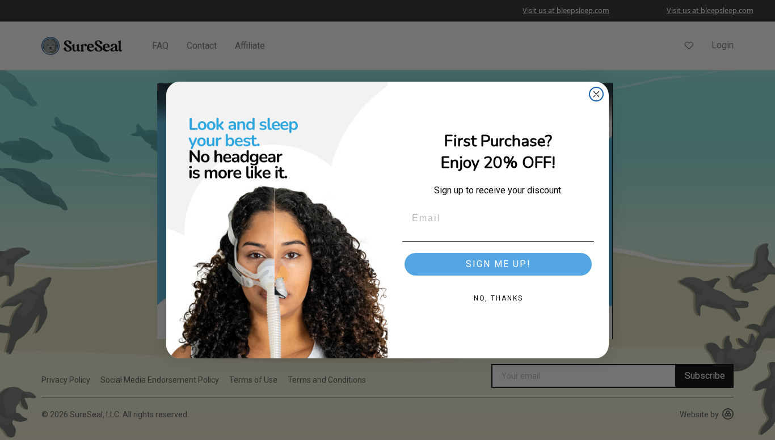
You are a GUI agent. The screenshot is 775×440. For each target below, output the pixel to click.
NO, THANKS (498, 298)
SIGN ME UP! (498, 264)
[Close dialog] (596, 94)
